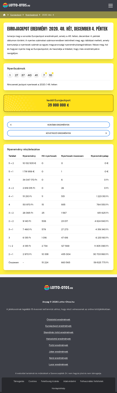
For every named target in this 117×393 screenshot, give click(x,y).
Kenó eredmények (58, 357)
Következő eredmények (58, 133)
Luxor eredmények (58, 364)
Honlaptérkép (58, 388)
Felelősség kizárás (50, 381)
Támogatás (19, 381)
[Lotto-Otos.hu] (16, 9)
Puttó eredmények (58, 345)
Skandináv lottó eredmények (58, 332)
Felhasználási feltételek (91, 381)
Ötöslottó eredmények (58, 319)
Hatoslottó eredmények (58, 338)
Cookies (33, 381)
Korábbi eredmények (58, 124)
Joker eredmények (58, 351)
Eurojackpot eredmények (58, 325)
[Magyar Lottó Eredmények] (4, 15)
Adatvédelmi (69, 381)
